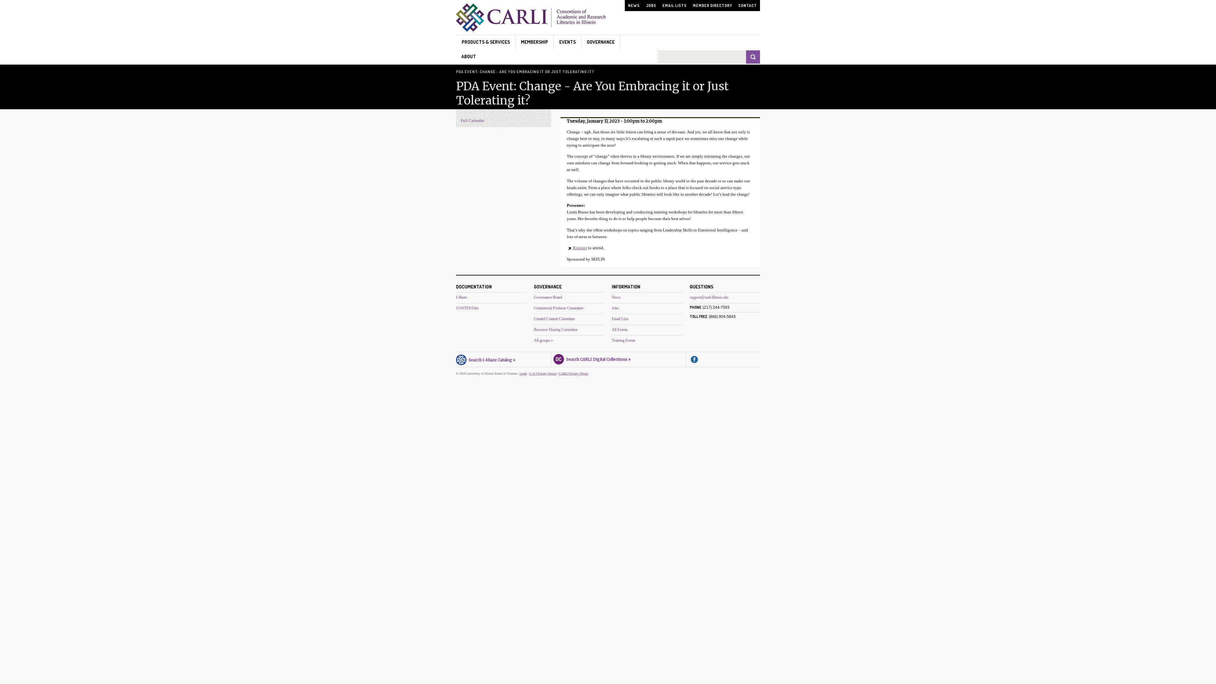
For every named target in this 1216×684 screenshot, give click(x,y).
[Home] (531, 30)
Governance (601, 42)
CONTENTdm (467, 308)
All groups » (543, 340)
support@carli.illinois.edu (709, 297)
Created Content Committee (554, 319)
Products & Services (486, 42)
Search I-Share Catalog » (491, 360)
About (468, 57)
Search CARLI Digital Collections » (597, 359)
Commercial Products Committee (558, 308)
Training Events (624, 340)
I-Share (461, 297)
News (634, 5)
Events (567, 42)
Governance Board (548, 297)
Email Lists (674, 5)
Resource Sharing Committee (556, 329)
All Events (620, 329)
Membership (534, 42)
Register (580, 247)
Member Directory (712, 5)
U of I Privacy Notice (542, 373)
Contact (747, 5)
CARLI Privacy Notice (573, 373)
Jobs (651, 5)
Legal (523, 373)
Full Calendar (472, 120)
